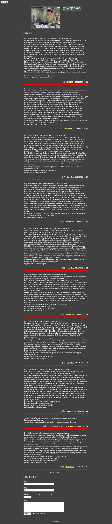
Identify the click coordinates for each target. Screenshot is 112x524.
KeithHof (70, 82)
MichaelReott (69, 128)
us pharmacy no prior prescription (61, 426)
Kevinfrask (70, 221)
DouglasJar (70, 467)
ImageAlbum (56, 521)
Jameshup (70, 268)
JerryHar (70, 177)
